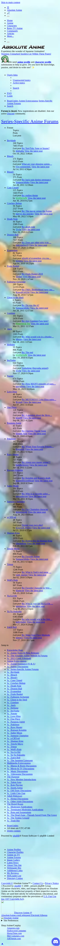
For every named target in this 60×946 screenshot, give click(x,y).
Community (12, 31)
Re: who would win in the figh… (37, 619)
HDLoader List (14, 875)
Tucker (19, 276)
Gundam (11, 313)
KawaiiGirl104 (23, 292)
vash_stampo (22, 575)
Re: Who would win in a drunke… (38, 336)
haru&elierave (22, 465)
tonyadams (21, 386)
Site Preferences (11, 920)
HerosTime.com (14, 933)
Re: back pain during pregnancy (36, 180)
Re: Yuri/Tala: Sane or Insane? (36, 148)
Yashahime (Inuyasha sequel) (35, 368)
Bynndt (19, 402)
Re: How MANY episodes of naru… (39, 384)
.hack (9, 329)
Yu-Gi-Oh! (12, 596)
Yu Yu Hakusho (14, 611)
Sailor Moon (12, 486)
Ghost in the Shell (15, 297)
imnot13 (19, 637)
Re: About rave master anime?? (36, 462)
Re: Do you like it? (30, 305)
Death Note (12, 219)
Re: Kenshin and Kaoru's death (36, 478)
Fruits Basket (13, 266)
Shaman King (13, 533)
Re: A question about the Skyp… (37, 415)
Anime (10, 23)
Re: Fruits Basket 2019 (32, 274)
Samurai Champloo (16, 501)
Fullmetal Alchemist (16, 282)
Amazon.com (13, 928)
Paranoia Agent (14, 423)
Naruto (10, 376)
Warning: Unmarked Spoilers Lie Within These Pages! (26, 54)
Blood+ (10, 172)
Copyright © (7, 883)
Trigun (10, 564)
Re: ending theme (30, 195)
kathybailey (21, 622)
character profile (43, 62)
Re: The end (27, 352)
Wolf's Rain (12, 580)
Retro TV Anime (15, 28)
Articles (10, 33)
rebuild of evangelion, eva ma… (36, 258)
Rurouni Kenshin (15, 470)
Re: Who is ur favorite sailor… (36, 493)
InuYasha (11, 360)
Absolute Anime (14, 10)
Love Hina (12, 391)
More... (10, 36)
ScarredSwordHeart (25, 480)
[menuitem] (21, 80)
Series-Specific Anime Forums (29, 121)
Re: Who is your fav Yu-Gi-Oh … (37, 603)
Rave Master (13, 454)
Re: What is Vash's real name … (36, 572)
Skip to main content (10, 2)
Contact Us (38, 883)
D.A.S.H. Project (24, 527)
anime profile (23, 62)
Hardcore (20, 590)
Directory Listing (15, 878)
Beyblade (11, 140)
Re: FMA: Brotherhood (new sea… (38, 289)
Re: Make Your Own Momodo (36, 635)
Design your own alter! (32, 525)
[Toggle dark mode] (8, 16)
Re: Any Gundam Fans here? (35, 321)
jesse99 (19, 418)
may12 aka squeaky (25, 214)
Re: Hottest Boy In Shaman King (37, 541)
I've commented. (23, 166)
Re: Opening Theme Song (34, 431)
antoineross (21, 606)
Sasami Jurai (21, 433)
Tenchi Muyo (13, 548)
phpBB (16, 836)
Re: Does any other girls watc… (36, 242)
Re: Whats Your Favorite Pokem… (38, 446)
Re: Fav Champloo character (35, 509)
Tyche (18, 229)
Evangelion (12, 250)
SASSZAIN (21, 198)
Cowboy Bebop (14, 203)
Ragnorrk (20, 449)
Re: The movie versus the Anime (37, 211)
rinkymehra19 (22, 245)
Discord (10, 113)
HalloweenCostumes (16, 930)
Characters (12, 25)
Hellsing (11, 344)
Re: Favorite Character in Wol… (37, 588)
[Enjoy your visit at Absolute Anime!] (23, 48)
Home (10, 20)
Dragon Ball (12, 234)
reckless (19, 261)
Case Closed (12, 187)
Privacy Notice (52, 883)
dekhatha (20, 151)
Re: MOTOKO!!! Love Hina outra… (39, 399)
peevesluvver (22, 496)
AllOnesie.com (14, 938)
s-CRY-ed (11, 517)
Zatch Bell (12, 627)
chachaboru (21, 543)
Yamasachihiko (23, 182)
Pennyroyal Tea (23, 323)
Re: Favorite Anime (31, 556)
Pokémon (11, 439)
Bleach (10, 156)
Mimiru (19, 339)
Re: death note (28, 227)
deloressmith (21, 512)
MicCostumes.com (15, 936)
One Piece (11, 407)
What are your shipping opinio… (37, 164)
